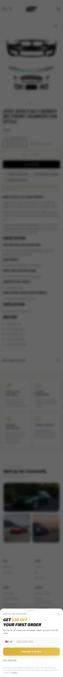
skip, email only (9, 660)
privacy (14, 672)
